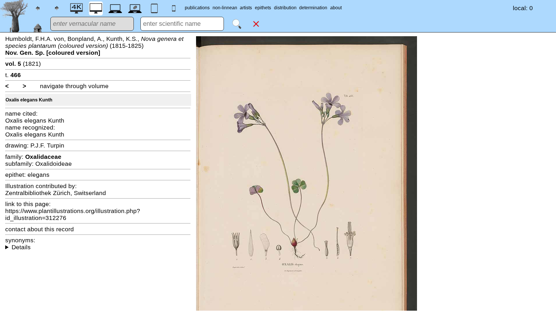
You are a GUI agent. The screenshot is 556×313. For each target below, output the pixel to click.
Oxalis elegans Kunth (29, 99)
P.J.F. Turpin (47, 145)
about (336, 7)
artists (246, 7)
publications (197, 7)
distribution (285, 7)
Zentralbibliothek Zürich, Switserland (55, 193)
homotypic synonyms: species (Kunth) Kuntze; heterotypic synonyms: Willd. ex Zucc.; (98, 247)
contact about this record (39, 229)
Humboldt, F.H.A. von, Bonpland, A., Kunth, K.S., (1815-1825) (94, 45)
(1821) (23, 63)
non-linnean (225, 7)
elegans (39, 174)
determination (313, 7)
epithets (263, 7)
